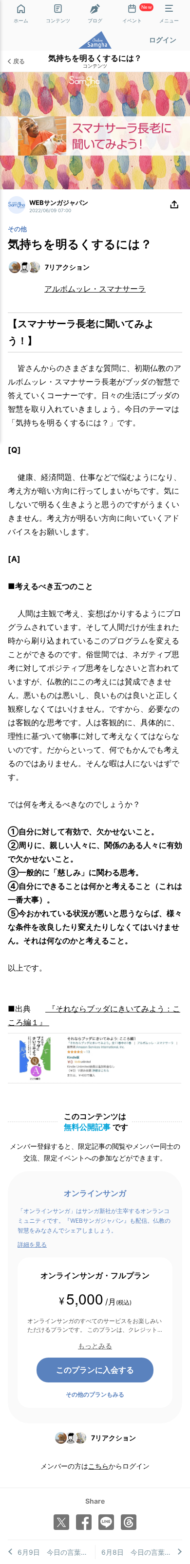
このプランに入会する (95, 1370)
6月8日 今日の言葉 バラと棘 (142, 1552)
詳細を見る (32, 1244)
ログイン (162, 40)
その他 (17, 229)
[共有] (174, 205)
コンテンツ (95, 66)
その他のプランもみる (95, 1394)
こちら (98, 1466)
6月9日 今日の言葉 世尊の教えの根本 (56, 1552)
